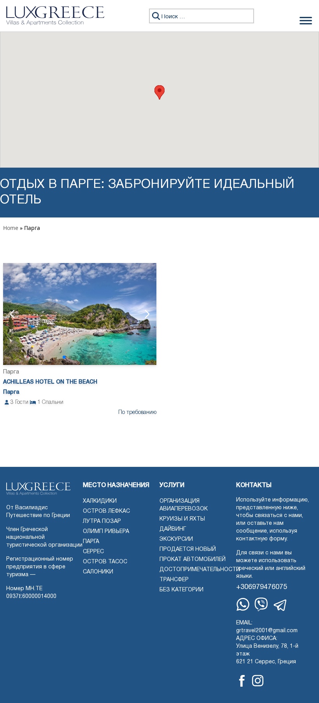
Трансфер (174, 579)
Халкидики (100, 501)
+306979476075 (261, 587)
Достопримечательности (200, 569)
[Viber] (261, 604)
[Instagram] (258, 680)
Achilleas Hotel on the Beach (50, 382)
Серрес (93, 551)
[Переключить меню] (306, 20)
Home (10, 227)
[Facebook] (242, 681)
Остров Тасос (105, 562)
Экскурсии (176, 539)
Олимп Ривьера (106, 531)
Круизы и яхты (182, 519)
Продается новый (188, 549)
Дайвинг (173, 529)
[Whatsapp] (243, 604)
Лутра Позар (102, 521)
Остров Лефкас (106, 511)
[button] (159, 92)
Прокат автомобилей (193, 559)
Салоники (98, 572)
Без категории (181, 590)
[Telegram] (280, 605)
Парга (91, 541)
